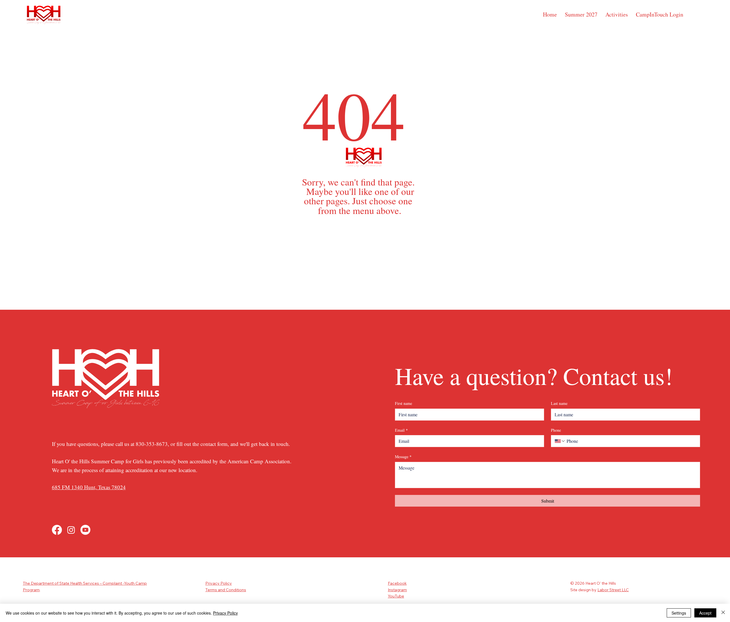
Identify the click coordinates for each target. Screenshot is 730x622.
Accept (705, 613)
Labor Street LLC (613, 589)
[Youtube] (85, 530)
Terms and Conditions (225, 589)
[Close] (723, 612)
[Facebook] (57, 530)
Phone (556, 430)
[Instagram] (71, 530)
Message (403, 456)
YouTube (396, 596)
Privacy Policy (218, 583)
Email (401, 430)
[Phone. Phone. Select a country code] (560, 441)
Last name (559, 403)
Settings (679, 613)
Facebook (397, 583)
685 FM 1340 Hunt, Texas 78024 (89, 487)
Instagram (397, 589)
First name (403, 403)
